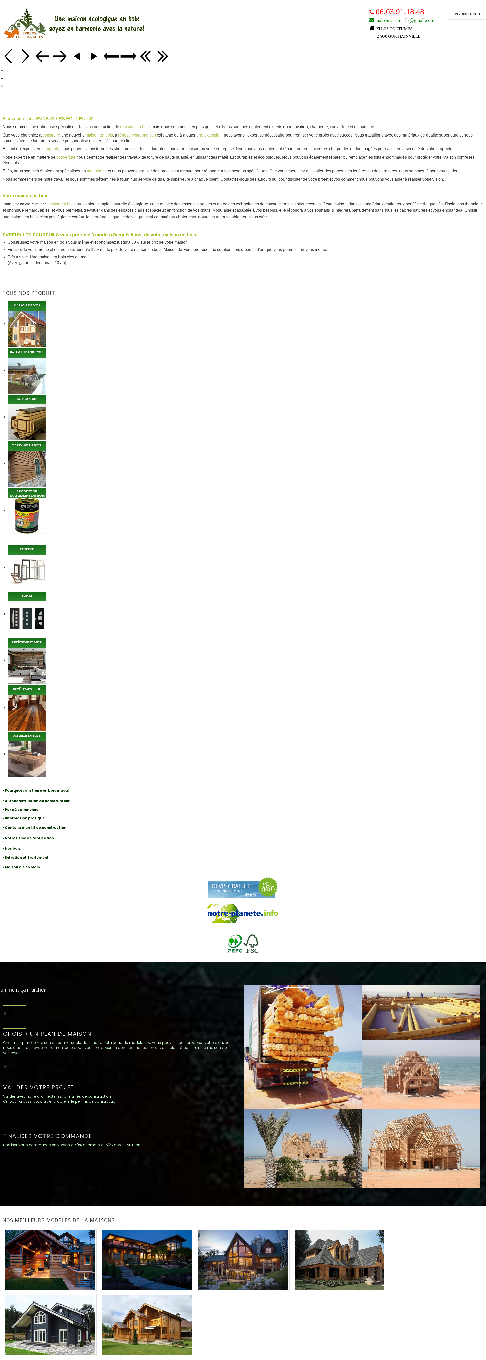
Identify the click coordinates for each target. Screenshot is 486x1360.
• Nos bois (12, 848)
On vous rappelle (467, 14)
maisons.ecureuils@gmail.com (404, 20)
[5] (51, 1326)
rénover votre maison (137, 135)
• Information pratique (24, 818)
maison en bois (99, 135)
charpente (50, 149)
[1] (51, 1261)
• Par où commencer (21, 809)
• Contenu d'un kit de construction (34, 827)
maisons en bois (135, 127)
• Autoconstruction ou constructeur (36, 801)
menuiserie (97, 171)
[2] (147, 1261)
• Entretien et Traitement (26, 857)
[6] (146, 1326)
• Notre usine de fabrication (28, 838)
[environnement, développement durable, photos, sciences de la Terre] (243, 913)
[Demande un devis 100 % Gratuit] (243, 887)
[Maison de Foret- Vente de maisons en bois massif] (362, 1086)
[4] (339, 1261)
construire (51, 135)
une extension (209, 135)
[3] (243, 1261)
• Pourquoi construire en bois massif (36, 790)
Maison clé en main (22, 867)
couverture (65, 157)
